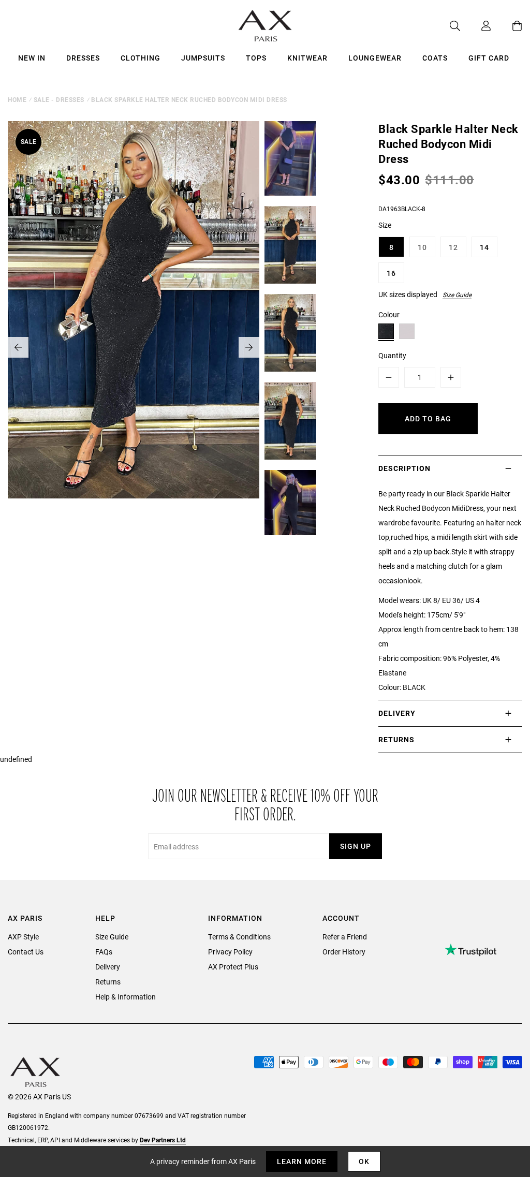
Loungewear (375, 58)
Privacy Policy (230, 952)
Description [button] (404, 468)
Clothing (140, 58)
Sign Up (355, 846)
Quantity (392, 355)
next (249, 347)
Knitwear (307, 58)
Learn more (302, 1161)
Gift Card (488, 58)
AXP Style (23, 936)
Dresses (83, 58)
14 (484, 247)
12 (453, 247)
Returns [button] (396, 739)
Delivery (107, 967)
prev (18, 347)
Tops (256, 58)
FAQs (103, 952)
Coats (435, 58)
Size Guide (457, 294)
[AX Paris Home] (265, 25)
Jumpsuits (203, 58)
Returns (108, 982)
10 (422, 247)
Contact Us (25, 952)
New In (32, 58)
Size (384, 225)
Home (17, 99)
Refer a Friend (344, 936)
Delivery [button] (397, 713)
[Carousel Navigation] (133, 347)
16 (391, 273)
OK (364, 1161)
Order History (343, 952)
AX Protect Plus (233, 967)
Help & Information (125, 997)
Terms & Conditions (239, 936)
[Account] (475, 25)
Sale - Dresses (59, 99)
